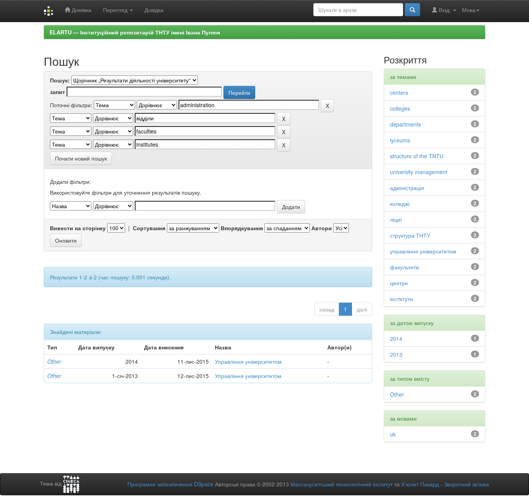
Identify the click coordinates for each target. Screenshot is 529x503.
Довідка (153, 10)
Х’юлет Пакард (420, 484)
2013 (396, 354)
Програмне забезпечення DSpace (170, 484)
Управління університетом (248, 361)
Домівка (80, 10)
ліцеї (396, 219)
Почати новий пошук (81, 158)
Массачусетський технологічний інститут (341, 484)
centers (399, 92)
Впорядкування (242, 228)
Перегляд (116, 10)
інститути (401, 299)
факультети (404, 267)
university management (418, 172)
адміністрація (407, 188)
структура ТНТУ (410, 235)
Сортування (149, 228)
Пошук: (60, 80)
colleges (400, 108)
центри (399, 283)
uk (393, 434)
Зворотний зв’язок (466, 484)
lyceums (400, 140)
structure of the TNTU (416, 156)
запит (57, 92)
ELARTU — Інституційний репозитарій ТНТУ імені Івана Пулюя (135, 32)
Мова (469, 10)
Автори (321, 228)
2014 (396, 338)
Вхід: (444, 10)
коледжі (399, 203)
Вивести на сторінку (78, 228)
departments (405, 124)
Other (54, 361)
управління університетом (423, 251)
